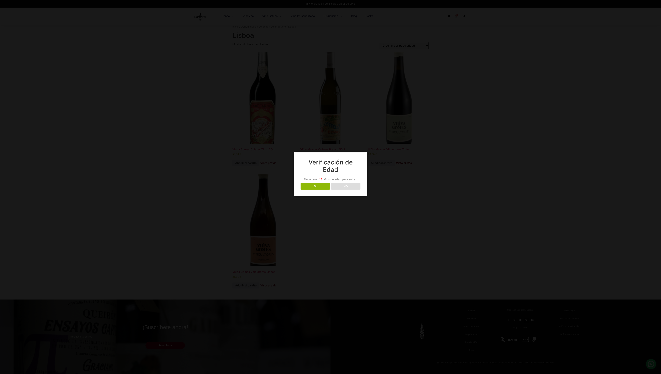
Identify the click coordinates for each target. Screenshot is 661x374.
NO (346, 186)
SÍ (315, 186)
